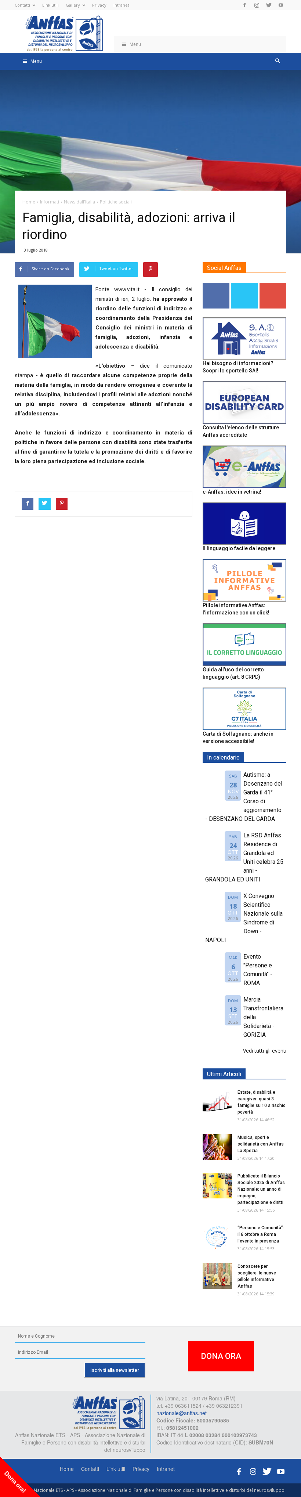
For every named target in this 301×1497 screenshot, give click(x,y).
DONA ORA (221, 1356)
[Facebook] (244, 5)
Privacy (99, 5)
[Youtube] (280, 5)
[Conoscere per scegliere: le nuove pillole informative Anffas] (217, 1276)
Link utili (50, 5)
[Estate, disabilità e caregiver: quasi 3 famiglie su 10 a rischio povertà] (217, 1102)
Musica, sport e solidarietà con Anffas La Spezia (260, 1144)
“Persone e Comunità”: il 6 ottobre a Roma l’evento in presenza (260, 1234)
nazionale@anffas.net (181, 1413)
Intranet (121, 5)
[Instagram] (256, 5)
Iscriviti (273, 285)
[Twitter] (268, 5)
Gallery (73, 5)
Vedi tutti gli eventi (264, 1050)
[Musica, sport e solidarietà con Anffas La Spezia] (217, 1147)
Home (67, 1468)
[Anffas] (108, 1411)
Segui (216, 285)
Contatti (22, 5)
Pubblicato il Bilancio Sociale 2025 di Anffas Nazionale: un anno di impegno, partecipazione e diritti (261, 1189)
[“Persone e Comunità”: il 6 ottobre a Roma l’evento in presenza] (217, 1237)
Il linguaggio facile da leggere (239, 548)
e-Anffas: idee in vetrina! (232, 492)
